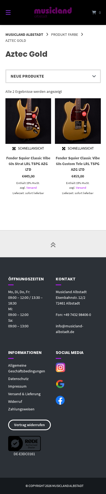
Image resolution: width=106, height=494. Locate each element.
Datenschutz (18, 378)
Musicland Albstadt (24, 34)
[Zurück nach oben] (53, 244)
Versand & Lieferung (24, 393)
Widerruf (15, 401)
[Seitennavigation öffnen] (14, 12)
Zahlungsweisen (21, 409)
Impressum (17, 386)
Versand (31, 187)
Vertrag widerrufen (29, 424)
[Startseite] (53, 12)
